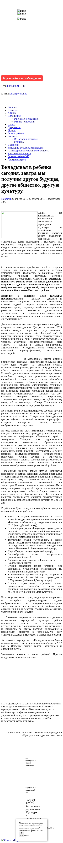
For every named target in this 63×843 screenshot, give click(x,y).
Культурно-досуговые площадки (25, 147)
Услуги (12, 130)
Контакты (13, 136)
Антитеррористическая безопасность (28, 150)
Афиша (12, 113)
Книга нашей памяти (19, 153)
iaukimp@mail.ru (18, 93)
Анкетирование (41, 773)
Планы (11, 124)
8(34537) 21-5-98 (15, 85)
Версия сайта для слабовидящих (22, 78)
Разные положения (24, 121)
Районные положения (26, 118)
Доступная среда (17, 159)
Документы (14, 127)
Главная (12, 107)
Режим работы (16, 133)
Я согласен (22, 834)
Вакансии (13, 144)
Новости (12, 110)
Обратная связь (34, 750)
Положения (14, 115)
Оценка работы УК (18, 156)
